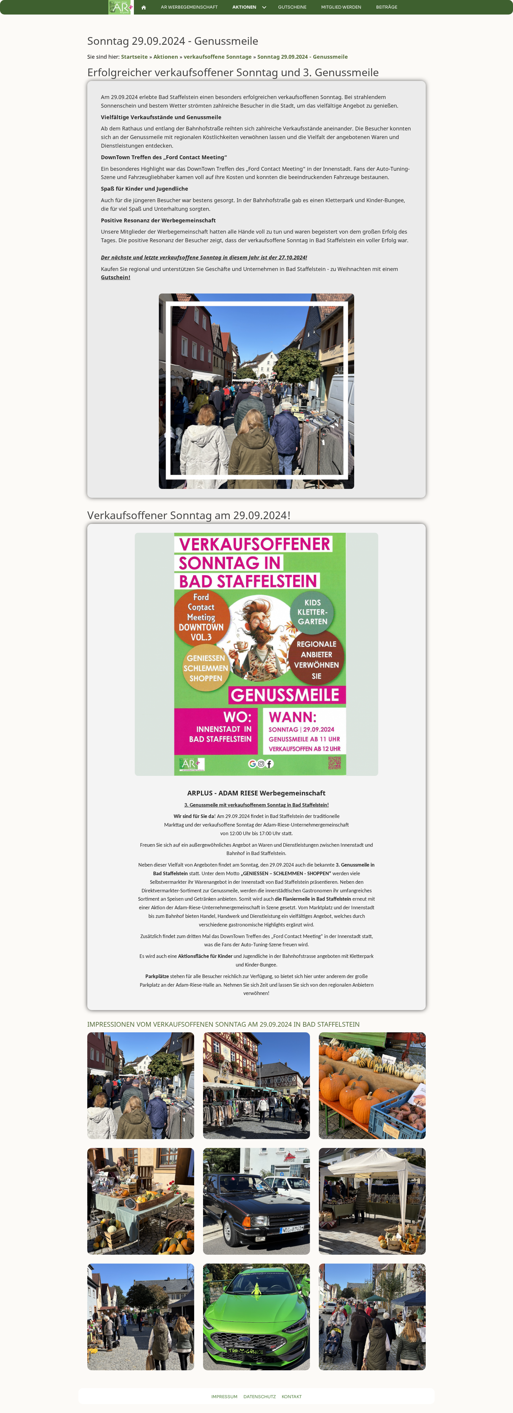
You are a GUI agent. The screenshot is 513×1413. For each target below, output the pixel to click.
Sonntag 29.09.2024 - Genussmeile (302, 56)
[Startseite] (143, 7)
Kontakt (292, 1396)
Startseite (134, 56)
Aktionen (165, 56)
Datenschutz (259, 1396)
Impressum (224, 1396)
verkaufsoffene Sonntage (218, 56)
